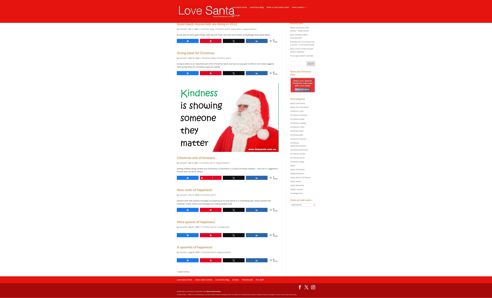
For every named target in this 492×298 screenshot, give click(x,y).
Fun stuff (260, 280)
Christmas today (207, 29)
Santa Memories (297, 185)
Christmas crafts (297, 127)
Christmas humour (298, 139)
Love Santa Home (239, 7)
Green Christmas (297, 169)
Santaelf (182, 29)
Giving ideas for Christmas (195, 53)
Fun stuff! (236, 16)
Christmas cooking (298, 123)
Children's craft (296, 111)
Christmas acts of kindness (196, 158)
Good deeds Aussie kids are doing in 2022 (207, 24)
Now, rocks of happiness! (194, 190)
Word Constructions (214, 291)
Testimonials (247, 280)
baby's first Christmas (299, 107)
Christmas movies (297, 154)
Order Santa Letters (203, 280)
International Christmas (300, 177)
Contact (235, 280)
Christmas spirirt (222, 29)
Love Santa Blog (257, 7)
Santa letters (236, 29)
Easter (293, 165)
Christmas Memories (299, 150)
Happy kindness (250, 29)
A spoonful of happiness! (194, 247)
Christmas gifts (296, 135)
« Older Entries (183, 272)
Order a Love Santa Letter (277, 7)
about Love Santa (297, 103)
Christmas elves (297, 131)
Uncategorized (223, 227)
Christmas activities (298, 115)
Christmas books (297, 119)
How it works (298, 7)
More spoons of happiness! (196, 222)
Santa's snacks (296, 189)
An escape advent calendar (302, 56)
